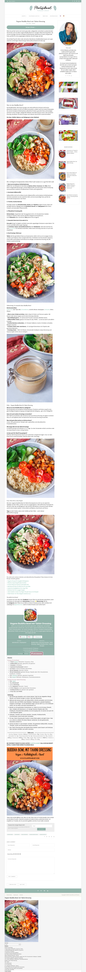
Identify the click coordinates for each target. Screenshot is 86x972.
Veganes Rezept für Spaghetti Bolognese (18, 581)
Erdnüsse (14, 675)
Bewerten (38, 637)
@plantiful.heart (18, 604)
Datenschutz (9, 898)
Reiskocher (10, 309)
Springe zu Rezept (30, 27)
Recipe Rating (10, 857)
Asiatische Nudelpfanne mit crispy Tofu (18, 588)
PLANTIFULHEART (35, 743)
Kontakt (21, 898)
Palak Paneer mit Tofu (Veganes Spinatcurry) (19, 593)
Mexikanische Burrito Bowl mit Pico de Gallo (19, 586)
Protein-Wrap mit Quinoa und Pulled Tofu (18, 584)
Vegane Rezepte (43, 838)
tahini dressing (24, 838)
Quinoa (16, 662)
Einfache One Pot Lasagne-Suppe (16, 590)
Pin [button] (31, 637)
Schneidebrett (24, 309)
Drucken (23, 637)
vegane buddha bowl (34, 838)
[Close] (5, 903)
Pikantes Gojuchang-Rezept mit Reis (17, 583)
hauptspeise (17, 838)
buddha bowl (10, 838)
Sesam (14, 677)
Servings (6, 946)
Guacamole (12, 228)
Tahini (14, 681)
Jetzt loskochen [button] (46, 653)
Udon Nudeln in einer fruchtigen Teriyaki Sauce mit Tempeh (23, 592)
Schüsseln (47, 309)
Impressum (16, 898)
